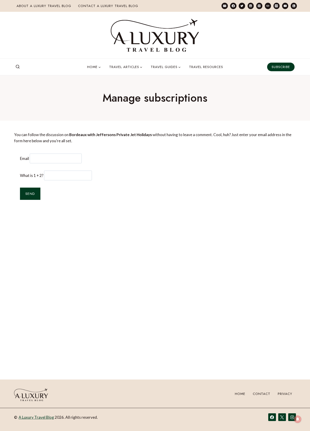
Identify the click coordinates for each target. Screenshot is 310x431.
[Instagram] (276, 6)
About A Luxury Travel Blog (44, 5)
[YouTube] (285, 6)
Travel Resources (206, 66)
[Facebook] (233, 6)
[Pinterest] (259, 6)
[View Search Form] (17, 67)
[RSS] (294, 6)
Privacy (285, 393)
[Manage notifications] (297, 419)
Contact (261, 393)
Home (240, 393)
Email (24, 158)
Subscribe (281, 66)
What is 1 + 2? (31, 175)
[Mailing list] (224, 6)
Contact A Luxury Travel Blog (108, 5)
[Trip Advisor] (268, 6)
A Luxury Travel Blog (36, 417)
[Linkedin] (251, 6)
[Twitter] (242, 6)
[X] (282, 417)
